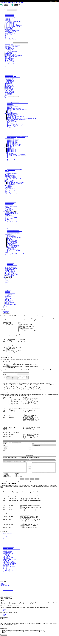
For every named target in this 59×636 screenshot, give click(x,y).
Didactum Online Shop (4, 585)
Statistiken (4, 631)
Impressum (2, 583)
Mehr (1, 626)
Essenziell (4, 630)
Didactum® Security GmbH (8, 590)
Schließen (2, 618)
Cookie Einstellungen (4, 617)
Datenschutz (2, 584)
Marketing (4, 632)
